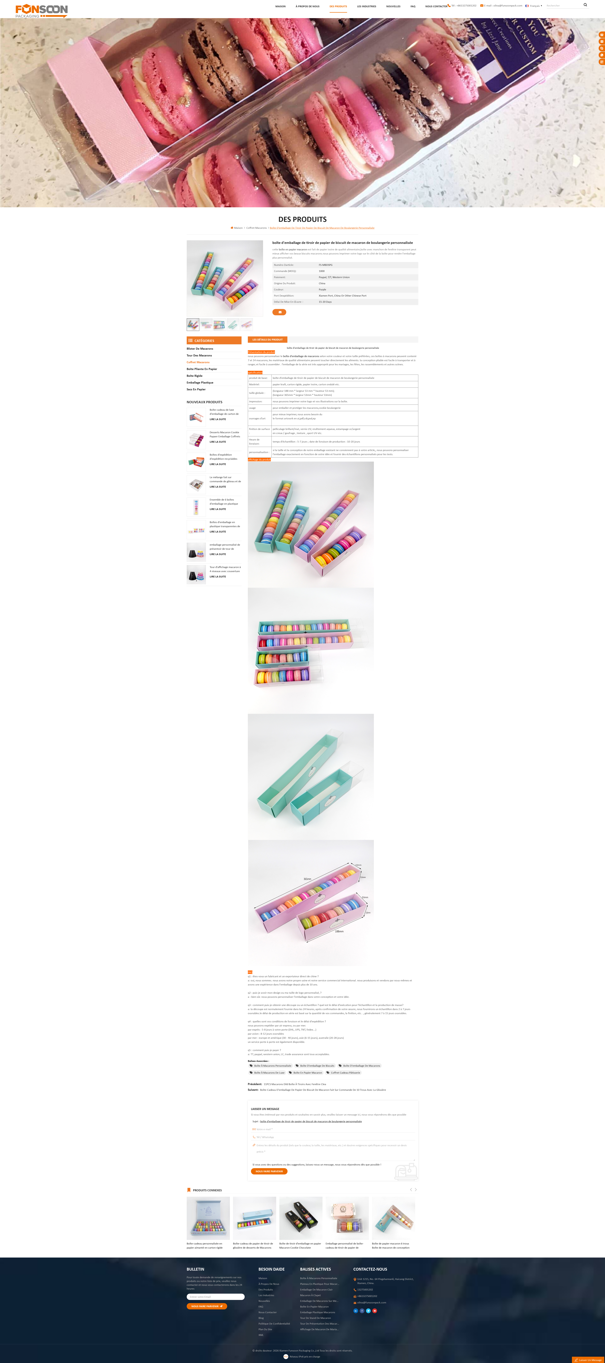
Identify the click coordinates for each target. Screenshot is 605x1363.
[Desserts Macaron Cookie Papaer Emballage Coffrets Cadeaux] (196, 439)
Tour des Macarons (199, 355)
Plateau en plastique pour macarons (320, 1284)
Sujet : (307, 1121)
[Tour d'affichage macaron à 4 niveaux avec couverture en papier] (196, 574)
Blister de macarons (200, 348)
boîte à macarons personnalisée (272, 1065)
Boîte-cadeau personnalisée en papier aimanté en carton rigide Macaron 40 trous (390, 1246)
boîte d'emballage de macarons (361, 1065)
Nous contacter (436, 6)
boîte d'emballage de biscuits (317, 1065)
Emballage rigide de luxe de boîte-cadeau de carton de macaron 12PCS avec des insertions (254, 1246)
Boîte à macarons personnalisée (318, 1278)
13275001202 (365, 1289)
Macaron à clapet (310, 1295)
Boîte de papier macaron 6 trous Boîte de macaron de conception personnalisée (205, 1246)
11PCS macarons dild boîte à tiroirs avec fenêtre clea (295, 1084)
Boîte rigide (194, 376)
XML (261, 1335)
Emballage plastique (200, 382)
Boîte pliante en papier (202, 369)
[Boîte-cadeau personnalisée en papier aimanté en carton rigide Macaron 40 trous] (393, 1218)
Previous (411, 1189)
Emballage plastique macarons (317, 1312)
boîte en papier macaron (308, 1072)
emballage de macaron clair (316, 1289)
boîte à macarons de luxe (269, 1072)
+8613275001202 (367, 1296)
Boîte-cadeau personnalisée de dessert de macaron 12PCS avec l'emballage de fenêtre (297, 1246)
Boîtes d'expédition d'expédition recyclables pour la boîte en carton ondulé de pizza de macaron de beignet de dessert (223, 457)
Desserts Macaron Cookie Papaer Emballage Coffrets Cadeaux (225, 434)
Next (416, 1189)
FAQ (413, 6)
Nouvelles (393, 6)
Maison (280, 6)
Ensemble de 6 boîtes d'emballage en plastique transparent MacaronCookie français (224, 502)
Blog (261, 1318)
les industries (366, 6)
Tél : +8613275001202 (463, 5)
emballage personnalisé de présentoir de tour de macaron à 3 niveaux (225, 547)
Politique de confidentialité (274, 1323)
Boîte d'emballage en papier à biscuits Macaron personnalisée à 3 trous (347, 1245)
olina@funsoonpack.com (371, 1302)
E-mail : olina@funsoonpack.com (503, 5)
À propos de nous (308, 6)
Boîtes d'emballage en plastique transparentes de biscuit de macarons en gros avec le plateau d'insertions (225, 524)
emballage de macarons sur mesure (320, 1301)
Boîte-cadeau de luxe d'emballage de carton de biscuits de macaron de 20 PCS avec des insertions (224, 412)
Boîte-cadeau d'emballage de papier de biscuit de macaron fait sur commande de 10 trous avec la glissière (323, 1090)
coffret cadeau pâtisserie (345, 1072)
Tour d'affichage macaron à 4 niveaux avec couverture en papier (225, 569)
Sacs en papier (196, 389)
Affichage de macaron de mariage (320, 1329)
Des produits (338, 6)
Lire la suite (218, 419)
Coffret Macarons (256, 228)
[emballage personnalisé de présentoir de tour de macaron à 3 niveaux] (196, 552)
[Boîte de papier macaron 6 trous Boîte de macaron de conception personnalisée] (208, 1218)
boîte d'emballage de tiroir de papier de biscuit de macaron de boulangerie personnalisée (311, 1121)
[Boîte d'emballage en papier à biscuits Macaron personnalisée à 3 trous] (347, 1218)
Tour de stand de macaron (315, 1318)
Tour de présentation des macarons (320, 1323)
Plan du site (265, 1329)
